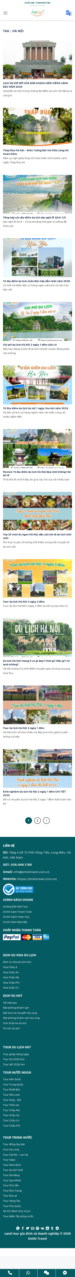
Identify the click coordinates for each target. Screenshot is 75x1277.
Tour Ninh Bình (12, 1164)
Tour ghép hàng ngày (16, 1054)
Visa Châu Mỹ (11, 977)
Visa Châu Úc (11, 987)
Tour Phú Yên (11, 1185)
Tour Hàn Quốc (12, 1079)
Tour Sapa (9, 1159)
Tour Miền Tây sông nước (18, 1216)
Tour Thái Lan (11, 1104)
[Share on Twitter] (27, 1228)
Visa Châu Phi (11, 982)
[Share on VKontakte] (42, 1228)
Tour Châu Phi (11, 1125)
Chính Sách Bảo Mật (15, 922)
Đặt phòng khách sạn (16, 1007)
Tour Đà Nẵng (11, 1175)
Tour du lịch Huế (13, 1169)
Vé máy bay (10, 1002)
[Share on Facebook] (22, 1228)
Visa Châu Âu (11, 972)
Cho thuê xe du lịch (15, 1023)
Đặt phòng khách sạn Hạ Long (21, 1017)
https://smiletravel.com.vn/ (37, 879)
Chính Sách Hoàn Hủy (16, 916)
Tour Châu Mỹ (11, 1110)
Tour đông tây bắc (14, 1144)
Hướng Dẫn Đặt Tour (15, 906)
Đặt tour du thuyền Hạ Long (20, 1012)
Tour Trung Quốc (13, 1084)
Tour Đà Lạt (10, 1195)
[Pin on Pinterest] (37, 1228)
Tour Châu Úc (11, 1120)
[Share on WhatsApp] (17, 1228)
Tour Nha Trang (12, 1190)
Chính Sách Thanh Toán (17, 911)
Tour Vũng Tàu (11, 1200)
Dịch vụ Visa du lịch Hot (17, 961)
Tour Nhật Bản (11, 1089)
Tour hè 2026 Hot (13, 1059)
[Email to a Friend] (32, 1228)
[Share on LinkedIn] (47, 1228)
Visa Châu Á (10, 967)
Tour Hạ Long (11, 1149)
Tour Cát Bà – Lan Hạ (15, 1154)
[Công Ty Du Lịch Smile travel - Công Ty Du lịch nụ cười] (37, 13)
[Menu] (5, 13)
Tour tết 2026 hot (14, 1064)
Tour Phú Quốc (12, 1206)
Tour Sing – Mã (12, 1099)
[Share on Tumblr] (52, 1228)
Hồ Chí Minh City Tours (17, 1211)
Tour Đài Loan (11, 1094)
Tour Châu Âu (11, 1115)
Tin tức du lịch (11, 1028)
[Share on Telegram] (57, 1228)
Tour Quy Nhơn (12, 1180)
